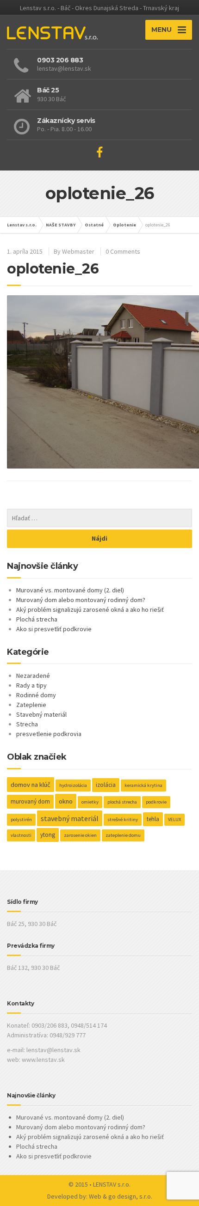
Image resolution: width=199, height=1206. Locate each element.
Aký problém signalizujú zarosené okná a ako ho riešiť (90, 609)
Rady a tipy (31, 685)
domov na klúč (30, 784)
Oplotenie (124, 225)
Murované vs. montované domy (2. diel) (70, 590)
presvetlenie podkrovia (48, 734)
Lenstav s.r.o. (22, 225)
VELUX (174, 819)
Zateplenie (31, 704)
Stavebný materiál (41, 714)
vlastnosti (21, 835)
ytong (47, 835)
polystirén (21, 819)
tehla (153, 819)
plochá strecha (122, 802)
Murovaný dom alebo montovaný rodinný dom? (80, 600)
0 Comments (123, 251)
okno (66, 801)
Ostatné (94, 225)
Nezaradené (33, 675)
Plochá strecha (36, 619)
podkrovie (156, 802)
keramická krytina (143, 785)
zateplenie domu (123, 835)
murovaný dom (30, 801)
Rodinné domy (36, 695)
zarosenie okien (80, 835)
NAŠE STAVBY (60, 225)
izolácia (106, 785)
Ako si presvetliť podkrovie (54, 629)
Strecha (27, 724)
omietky (90, 802)
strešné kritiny (122, 819)
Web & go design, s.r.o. (120, 1196)
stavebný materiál (70, 818)
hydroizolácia (73, 785)
